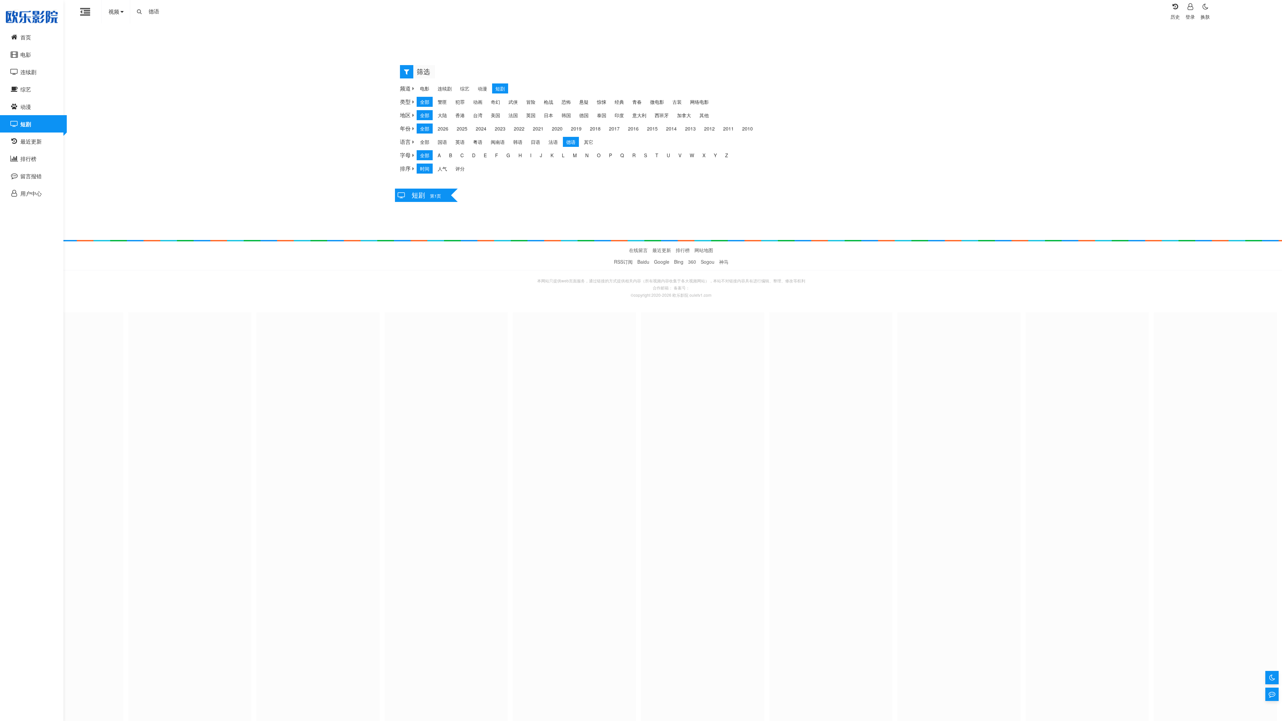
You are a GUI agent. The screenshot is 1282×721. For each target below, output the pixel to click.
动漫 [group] (482, 88)
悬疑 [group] (584, 101)
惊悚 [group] (601, 101)
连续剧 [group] (445, 88)
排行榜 (683, 250)
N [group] (587, 155)
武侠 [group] (513, 101)
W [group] (692, 155)
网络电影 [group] (699, 101)
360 (692, 261)
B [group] (450, 155)
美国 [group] (495, 115)
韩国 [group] (566, 115)
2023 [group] (500, 128)
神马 (723, 261)
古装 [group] (677, 101)
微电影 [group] (657, 101)
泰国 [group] (601, 115)
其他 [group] (704, 115)
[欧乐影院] (31, 16)
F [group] (496, 155)
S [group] (645, 155)
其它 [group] (588, 142)
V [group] (679, 155)
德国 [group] (584, 115)
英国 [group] (531, 115)
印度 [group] (619, 115)
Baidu (643, 261)
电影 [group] (424, 88)
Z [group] (726, 155)
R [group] (634, 155)
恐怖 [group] (566, 101)
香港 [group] (460, 115)
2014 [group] (671, 128)
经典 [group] (619, 101)
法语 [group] (553, 142)
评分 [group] (460, 168)
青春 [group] (637, 101)
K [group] (552, 155)
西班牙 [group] (662, 115)
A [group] (439, 155)
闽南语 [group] (498, 142)
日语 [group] (535, 142)
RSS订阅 (623, 261)
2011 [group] (728, 128)
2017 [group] (614, 128)
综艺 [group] (464, 88)
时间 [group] (424, 168)
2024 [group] (481, 128)
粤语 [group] (477, 142)
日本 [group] (548, 115)
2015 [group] (652, 128)
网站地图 (703, 250)
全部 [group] (424, 101)
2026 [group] (443, 128)
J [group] (541, 155)
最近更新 (661, 250)
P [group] (610, 155)
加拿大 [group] (684, 115)
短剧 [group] (500, 88)
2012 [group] (709, 128)
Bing (678, 261)
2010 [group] (747, 128)
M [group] (575, 155)
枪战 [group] (548, 101)
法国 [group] (513, 115)
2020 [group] (557, 128)
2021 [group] (538, 128)
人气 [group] (442, 168)
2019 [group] (576, 128)
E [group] (485, 155)
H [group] (520, 155)
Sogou (707, 261)
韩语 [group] (517, 142)
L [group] (563, 155)
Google (661, 261)
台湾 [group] (477, 115)
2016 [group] (633, 128)
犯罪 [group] (460, 101)
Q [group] (622, 155)
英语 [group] (460, 142)
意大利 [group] (639, 115)
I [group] (530, 155)
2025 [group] (462, 128)
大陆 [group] (442, 115)
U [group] (668, 155)
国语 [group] (442, 142)
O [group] (599, 155)
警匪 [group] (442, 101)
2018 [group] (595, 128)
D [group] (473, 155)
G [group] (508, 155)
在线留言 (638, 250)
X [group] (703, 155)
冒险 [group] (531, 101)
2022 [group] (519, 128)
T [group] (656, 155)
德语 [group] (571, 142)
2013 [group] (690, 128)
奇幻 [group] (495, 101)
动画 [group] (477, 101)
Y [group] (715, 155)
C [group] (462, 155)
